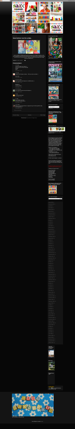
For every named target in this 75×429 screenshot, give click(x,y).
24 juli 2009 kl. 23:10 (18, 87)
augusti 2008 (51, 324)
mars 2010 (50, 290)
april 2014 (50, 205)
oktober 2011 (51, 256)
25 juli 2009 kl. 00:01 (18, 91)
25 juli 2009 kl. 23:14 (18, 108)
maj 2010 (50, 286)
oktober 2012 (51, 234)
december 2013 (51, 213)
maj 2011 (50, 265)
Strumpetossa (17, 79)
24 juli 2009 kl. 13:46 (18, 77)
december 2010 (51, 274)
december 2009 (51, 295)
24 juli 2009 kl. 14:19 (18, 82)
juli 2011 (50, 261)
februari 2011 (51, 270)
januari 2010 (51, 294)
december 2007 (51, 339)
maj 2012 (50, 243)
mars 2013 (50, 225)
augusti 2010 (51, 281)
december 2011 (51, 252)
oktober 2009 (51, 299)
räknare (50, 388)
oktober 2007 (51, 342)
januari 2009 (51, 315)
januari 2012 (51, 250)
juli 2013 (50, 220)
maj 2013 (50, 223)
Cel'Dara (16, 104)
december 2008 (51, 317)
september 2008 (51, 322)
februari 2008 (51, 335)
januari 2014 (51, 211)
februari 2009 (51, 313)
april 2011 (50, 267)
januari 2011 (51, 272)
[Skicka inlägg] (25, 60)
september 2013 (51, 218)
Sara (16, 98)
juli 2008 (50, 326)
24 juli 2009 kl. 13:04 (18, 70)
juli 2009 (50, 304)
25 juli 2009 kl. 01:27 (18, 96)
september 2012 (51, 236)
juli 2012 (50, 240)
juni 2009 (50, 306)
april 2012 (50, 245)
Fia (15, 93)
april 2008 (50, 331)
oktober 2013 (51, 216)
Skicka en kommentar (17, 110)
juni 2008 (50, 328)
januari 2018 (51, 202)
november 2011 (51, 254)
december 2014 (51, 204)
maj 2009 (50, 308)
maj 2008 (50, 330)
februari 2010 (51, 292)
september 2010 (51, 279)
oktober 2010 (51, 277)
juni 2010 (50, 285)
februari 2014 (51, 209)
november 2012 (51, 232)
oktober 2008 (51, 321)
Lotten (16, 72)
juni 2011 (50, 263)
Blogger (42, 421)
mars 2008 (50, 333)
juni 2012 (50, 241)
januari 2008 (51, 337)
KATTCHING (17, 89)
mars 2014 (50, 207)
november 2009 (51, 297)
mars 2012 (50, 247)
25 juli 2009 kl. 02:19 (18, 102)
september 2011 (51, 258)
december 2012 (51, 231)
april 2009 (50, 310)
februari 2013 (51, 227)
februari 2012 (51, 249)
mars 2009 (50, 312)
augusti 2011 (51, 259)
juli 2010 (50, 283)
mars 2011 (50, 268)
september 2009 (51, 301)
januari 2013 (51, 229)
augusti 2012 (51, 238)
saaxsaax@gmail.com (52, 156)
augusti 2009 (51, 303)
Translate (56, 108)
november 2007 (51, 340)
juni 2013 (50, 222)
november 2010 (51, 276)
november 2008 (51, 319)
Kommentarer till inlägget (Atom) (32, 117)
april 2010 (50, 288)
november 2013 (51, 214)
